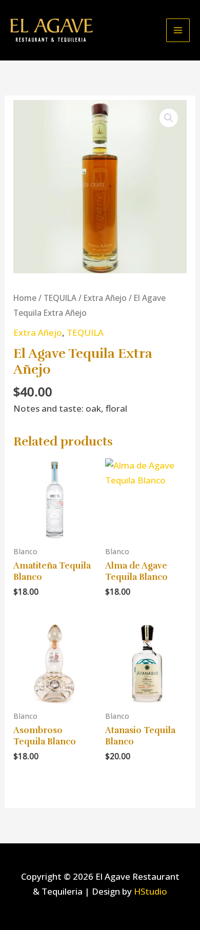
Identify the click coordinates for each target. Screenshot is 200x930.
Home (24, 298)
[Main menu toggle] (178, 30)
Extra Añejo (105, 298)
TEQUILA (60, 298)
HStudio (150, 891)
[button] (168, 118)
